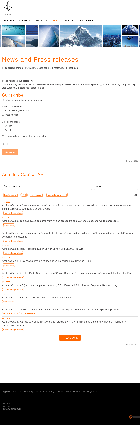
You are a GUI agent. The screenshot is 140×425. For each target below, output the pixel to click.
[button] (10, 195)
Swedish (9, 130)
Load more (72, 337)
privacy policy (40, 136)
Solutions (25, 20)
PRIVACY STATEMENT (12, 409)
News (56, 20)
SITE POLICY (8, 406)
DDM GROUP (8, 20)
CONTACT (68, 20)
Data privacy (85, 20)
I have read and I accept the (26, 136)
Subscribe (10, 152)
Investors (42, 20)
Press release (11, 114)
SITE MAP (6, 403)
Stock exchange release (17, 110)
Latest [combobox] (99, 185)
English (8, 125)
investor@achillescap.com (65, 67)
